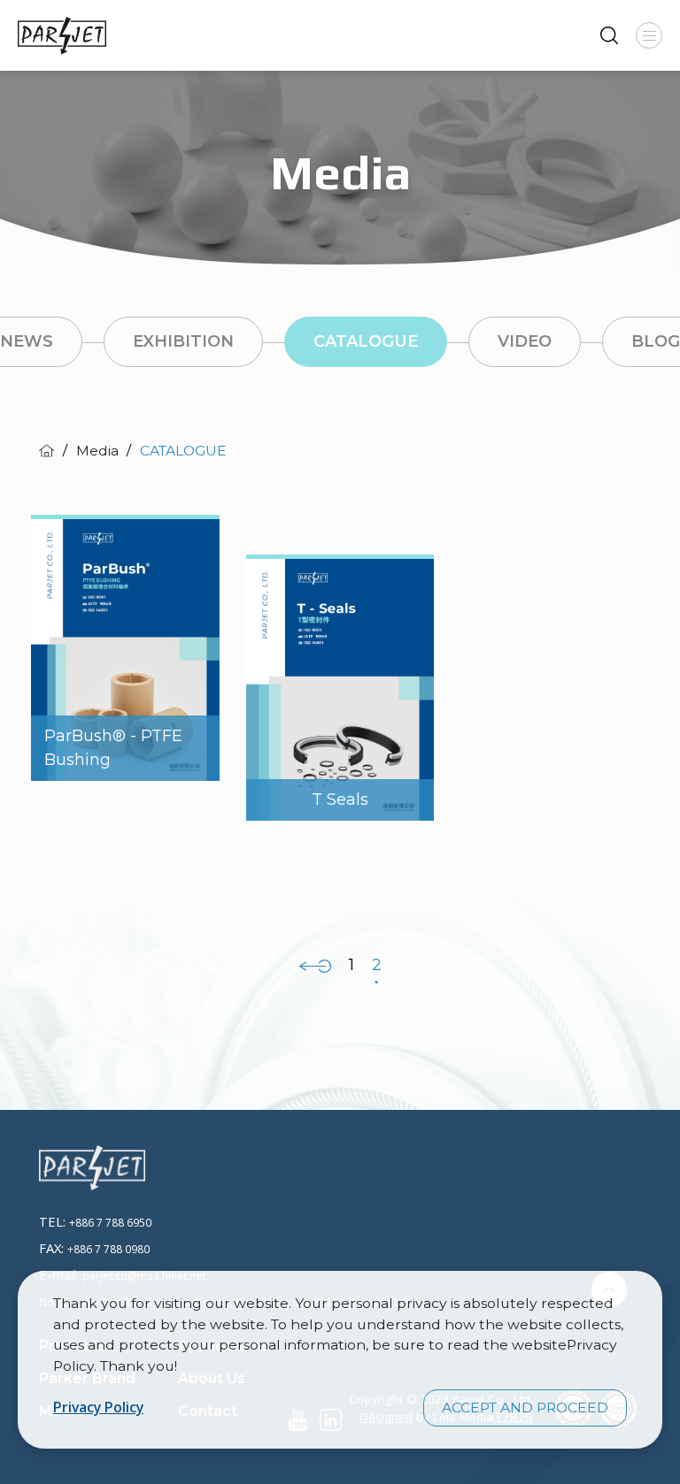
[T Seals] (340, 685)
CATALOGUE (365, 341)
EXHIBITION (183, 341)
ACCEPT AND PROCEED (525, 1407)
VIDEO (525, 341)
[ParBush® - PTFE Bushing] (125, 645)
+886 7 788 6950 (110, 1222)
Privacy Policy (98, 1407)
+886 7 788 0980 (108, 1249)
